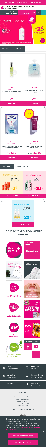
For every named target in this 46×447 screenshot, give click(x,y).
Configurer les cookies (23, 436)
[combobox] (26, 12)
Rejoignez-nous (23, 405)
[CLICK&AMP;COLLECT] (14, 289)
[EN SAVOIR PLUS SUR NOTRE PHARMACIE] (14, 250)
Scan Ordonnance (11, 13)
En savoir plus (26, 427)
